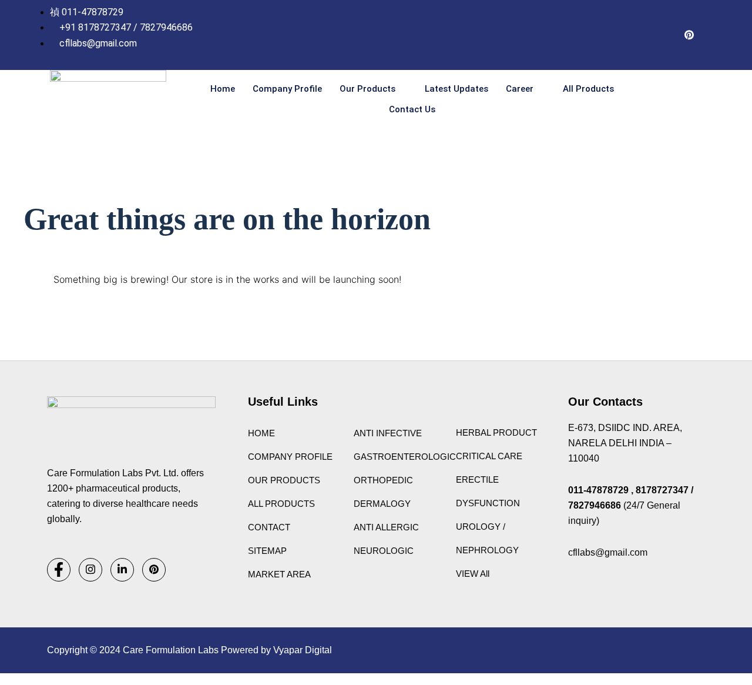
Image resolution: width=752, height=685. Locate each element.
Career (519, 88)
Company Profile (287, 88)
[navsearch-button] (685, 99)
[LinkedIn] (665, 35)
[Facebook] (642, 35)
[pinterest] (689, 35)
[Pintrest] (154, 570)
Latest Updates (456, 88)
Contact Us (412, 109)
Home (222, 88)
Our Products (367, 88)
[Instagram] (618, 35)
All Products (588, 88)
